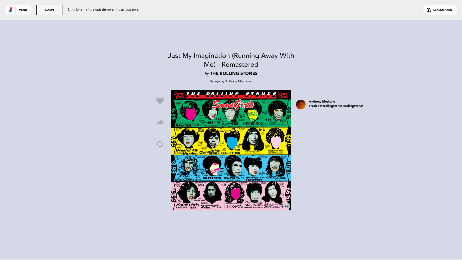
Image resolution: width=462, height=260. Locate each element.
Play (231, 150)
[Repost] (160, 144)
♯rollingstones (353, 106)
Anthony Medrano (238, 81)
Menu (23, 10)
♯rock (313, 106)
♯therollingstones (330, 106)
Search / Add (442, 10)
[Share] (160, 122)
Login (49, 10)
